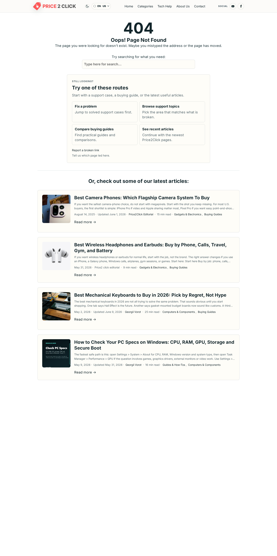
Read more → (85, 222)
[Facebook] (241, 6)
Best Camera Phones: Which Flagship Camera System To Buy (142, 197)
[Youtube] (233, 6)
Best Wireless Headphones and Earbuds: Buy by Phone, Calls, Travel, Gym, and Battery (150, 247)
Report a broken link (85, 150)
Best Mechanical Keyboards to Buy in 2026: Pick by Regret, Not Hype (150, 295)
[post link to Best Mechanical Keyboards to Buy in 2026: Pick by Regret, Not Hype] (56, 306)
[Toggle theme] (87, 6)
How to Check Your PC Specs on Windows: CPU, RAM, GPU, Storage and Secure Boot (154, 345)
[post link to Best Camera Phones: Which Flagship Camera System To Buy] (56, 209)
